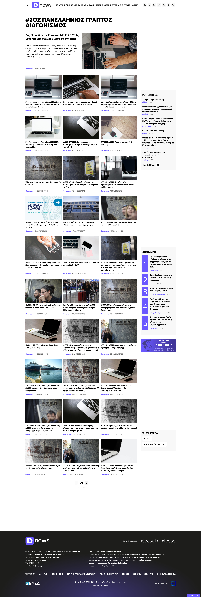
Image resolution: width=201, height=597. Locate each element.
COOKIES (125, 574)
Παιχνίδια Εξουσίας (157, 294)
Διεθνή (145, 114)
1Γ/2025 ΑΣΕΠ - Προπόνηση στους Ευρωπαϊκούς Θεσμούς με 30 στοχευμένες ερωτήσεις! (116, 387)
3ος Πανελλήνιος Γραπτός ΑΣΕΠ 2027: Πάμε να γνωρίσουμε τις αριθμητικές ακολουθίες (42, 144)
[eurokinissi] (81, 208)
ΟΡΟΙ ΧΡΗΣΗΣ (57, 574)
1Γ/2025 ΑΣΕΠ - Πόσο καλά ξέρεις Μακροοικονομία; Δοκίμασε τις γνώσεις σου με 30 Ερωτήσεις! (80, 428)
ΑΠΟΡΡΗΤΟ (195, 595)
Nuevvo (106, 585)
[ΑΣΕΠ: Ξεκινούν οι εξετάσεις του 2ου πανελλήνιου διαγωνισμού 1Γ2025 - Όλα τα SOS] (43, 208)
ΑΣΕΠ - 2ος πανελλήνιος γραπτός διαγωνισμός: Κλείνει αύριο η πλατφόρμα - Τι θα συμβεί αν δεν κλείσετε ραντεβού (81, 347)
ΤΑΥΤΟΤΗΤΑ (30, 574)
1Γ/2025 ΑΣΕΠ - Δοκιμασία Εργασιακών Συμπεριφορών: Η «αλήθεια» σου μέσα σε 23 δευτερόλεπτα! (43, 264)
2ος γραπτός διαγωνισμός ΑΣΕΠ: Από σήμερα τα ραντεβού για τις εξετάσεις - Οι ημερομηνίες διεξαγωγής (81, 387)
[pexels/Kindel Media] (119, 87)
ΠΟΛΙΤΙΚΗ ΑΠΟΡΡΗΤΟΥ (109, 574)
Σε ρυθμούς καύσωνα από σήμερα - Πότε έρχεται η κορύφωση (161, 277)
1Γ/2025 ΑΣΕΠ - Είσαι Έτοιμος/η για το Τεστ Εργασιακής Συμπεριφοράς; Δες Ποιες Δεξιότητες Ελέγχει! (118, 468)
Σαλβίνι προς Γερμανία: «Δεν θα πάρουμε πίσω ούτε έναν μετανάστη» (156, 154)
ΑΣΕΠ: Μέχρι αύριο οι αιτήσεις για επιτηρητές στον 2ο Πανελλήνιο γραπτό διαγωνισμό (118, 307)
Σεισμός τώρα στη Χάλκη (153, 99)
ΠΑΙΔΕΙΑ (99, 5)
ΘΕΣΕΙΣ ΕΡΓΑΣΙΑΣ (112, 5)
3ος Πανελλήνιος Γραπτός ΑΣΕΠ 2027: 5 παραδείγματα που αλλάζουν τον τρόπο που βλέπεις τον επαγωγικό (118, 104)
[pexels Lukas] (81, 248)
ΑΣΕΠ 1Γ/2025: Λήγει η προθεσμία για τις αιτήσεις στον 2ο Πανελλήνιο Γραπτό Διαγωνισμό (81, 468)
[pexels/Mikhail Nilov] (109, 51)
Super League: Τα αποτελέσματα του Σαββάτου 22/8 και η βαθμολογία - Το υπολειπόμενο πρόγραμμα (157, 121)
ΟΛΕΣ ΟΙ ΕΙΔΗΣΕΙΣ (130, 541)
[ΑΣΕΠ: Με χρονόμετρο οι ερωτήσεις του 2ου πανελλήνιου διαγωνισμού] (119, 208)
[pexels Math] (119, 451)
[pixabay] (43, 248)
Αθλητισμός (146, 126)
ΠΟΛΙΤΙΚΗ (60, 5)
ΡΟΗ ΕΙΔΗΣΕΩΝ (150, 94)
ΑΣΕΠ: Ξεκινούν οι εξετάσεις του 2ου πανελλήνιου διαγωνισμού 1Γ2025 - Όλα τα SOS (43, 224)
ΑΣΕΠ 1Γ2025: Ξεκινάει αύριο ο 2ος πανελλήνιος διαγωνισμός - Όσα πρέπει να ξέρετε (80, 184)
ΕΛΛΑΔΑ (82, 5)
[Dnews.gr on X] (149, 5)
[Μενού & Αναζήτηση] (27, 5)
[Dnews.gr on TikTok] (159, 5)
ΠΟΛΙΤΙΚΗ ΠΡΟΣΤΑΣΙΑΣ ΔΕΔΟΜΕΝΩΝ (81, 574)
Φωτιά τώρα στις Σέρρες (153, 130)
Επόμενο (86, 483)
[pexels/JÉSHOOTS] (81, 128)
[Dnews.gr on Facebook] (145, 5)
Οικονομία (29, 68)
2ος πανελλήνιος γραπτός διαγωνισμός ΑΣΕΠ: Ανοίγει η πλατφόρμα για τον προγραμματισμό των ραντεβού (42, 428)
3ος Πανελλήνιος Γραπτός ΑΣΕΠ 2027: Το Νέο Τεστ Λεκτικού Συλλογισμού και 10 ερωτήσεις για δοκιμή (43, 104)
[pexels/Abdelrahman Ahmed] (81, 87)
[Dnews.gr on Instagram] (154, 5)
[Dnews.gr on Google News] (164, 5)
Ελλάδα (66, 474)
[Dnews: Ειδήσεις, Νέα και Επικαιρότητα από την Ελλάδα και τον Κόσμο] (41, 5)
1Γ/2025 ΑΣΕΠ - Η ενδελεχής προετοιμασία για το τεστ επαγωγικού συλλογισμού (117, 184)
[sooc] (43, 451)
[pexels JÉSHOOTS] (81, 411)
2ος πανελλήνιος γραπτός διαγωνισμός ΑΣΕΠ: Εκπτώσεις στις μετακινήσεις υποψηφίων (42, 387)
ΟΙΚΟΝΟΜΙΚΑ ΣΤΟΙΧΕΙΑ (166, 574)
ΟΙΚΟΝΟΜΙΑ (71, 5)
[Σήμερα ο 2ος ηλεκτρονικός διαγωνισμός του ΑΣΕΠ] (43, 168)
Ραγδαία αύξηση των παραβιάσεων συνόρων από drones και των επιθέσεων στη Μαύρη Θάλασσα (160, 304)
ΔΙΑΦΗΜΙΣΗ (43, 574)
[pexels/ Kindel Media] (43, 87)
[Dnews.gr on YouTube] (168, 5)
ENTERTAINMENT (130, 5)
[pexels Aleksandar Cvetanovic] (119, 128)
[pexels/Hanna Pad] (43, 128)
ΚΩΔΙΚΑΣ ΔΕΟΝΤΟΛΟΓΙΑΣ (142, 574)
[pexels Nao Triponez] (119, 168)
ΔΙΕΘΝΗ (91, 5)
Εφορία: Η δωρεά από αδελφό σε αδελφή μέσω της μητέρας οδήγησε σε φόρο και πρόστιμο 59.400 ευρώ (161, 262)
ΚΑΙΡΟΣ (147, 438)
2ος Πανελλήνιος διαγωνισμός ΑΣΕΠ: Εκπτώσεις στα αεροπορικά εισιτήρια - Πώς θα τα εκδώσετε (80, 307)
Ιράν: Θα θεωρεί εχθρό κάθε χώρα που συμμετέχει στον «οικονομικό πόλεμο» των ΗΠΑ (157, 109)
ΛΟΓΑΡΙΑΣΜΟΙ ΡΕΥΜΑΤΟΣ (154, 444)
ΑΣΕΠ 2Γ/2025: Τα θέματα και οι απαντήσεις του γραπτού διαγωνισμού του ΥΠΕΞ (80, 144)
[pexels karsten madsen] (43, 331)
